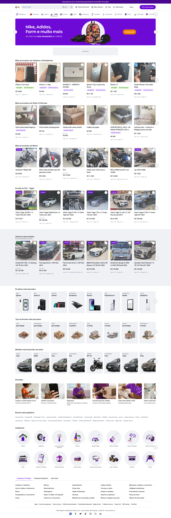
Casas (17, 498)
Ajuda (36, 504)
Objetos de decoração (136, 498)
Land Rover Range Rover (65, 417)
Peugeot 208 (28, 417)
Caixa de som (19, 420)
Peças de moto (134, 495)
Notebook (27, 420)
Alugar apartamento (98, 420)
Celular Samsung (129, 417)
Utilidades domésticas (136, 488)
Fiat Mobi (104, 417)
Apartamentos (77, 485)
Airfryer (137, 417)
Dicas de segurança (45, 504)
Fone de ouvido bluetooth (55, 420)
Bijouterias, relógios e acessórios (140, 485)
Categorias (22, 14)
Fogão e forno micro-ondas (38, 420)
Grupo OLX (118, 504)
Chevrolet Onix (19, 417)
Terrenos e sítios (106, 488)
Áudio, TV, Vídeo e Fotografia (53, 495)
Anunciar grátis (149, 7)
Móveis (119, 14)
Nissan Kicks (97, 417)
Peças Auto (76, 488)
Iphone (121, 417)
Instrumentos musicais (137, 491)
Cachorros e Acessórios (52, 498)
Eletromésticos (49, 488)
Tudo (56, 14)
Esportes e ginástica (108, 495)
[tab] (24, 478)
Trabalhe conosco (107, 504)
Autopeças (85, 14)
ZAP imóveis (126, 504)
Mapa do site (97, 504)
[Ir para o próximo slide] (157, 80)
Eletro (129, 14)
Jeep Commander (51, 417)
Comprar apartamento (85, 420)
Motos (17, 491)
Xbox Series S (67, 420)
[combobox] (47, 7)
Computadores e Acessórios (25, 495)
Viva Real (134, 504)
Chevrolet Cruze (113, 417)
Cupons (46, 14)
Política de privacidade (69, 504)
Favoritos (36, 14)
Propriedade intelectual (85, 504)
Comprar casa (110, 420)
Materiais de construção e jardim (83, 498)
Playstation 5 (144, 417)
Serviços (75, 495)
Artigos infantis (106, 485)
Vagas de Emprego (78, 491)
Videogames (48, 491)
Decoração (108, 14)
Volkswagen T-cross (39, 417)
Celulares (97, 14)
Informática (152, 14)
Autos (75, 14)
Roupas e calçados (107, 491)
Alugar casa (118, 420)
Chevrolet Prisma (78, 417)
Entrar (131, 7)
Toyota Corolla (88, 417)
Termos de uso (56, 504)
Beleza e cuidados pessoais (110, 498)
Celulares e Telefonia (22, 485)
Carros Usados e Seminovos (24, 488)
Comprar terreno (128, 420)
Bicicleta (75, 420)
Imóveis (65, 14)
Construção (140, 14)
